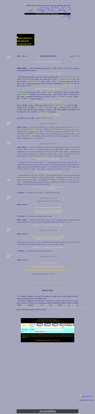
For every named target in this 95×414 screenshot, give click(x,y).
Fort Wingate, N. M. (54, 180)
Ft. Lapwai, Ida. (21, 92)
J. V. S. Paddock (82, 307)
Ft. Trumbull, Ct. (24, 99)
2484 (18, 56)
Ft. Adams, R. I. (63, 96)
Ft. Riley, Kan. (41, 107)
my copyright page (41, 340)
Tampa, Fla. (73, 131)
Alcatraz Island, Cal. (66, 79)
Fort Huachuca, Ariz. (24, 177)
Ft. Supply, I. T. (43, 118)
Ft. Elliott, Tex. (43, 112)
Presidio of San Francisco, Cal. (70, 77)
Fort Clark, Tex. (32, 129)
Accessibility (47, 411)
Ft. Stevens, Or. (49, 92)
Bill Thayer (31, 11)
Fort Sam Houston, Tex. (57, 129)
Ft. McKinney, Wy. (59, 105)
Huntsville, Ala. (30, 134)
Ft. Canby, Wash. (69, 83)
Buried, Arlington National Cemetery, (43, 274)
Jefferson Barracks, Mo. (40, 156)
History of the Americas (62, 327)
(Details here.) (57, 321)
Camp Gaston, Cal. (34, 81)
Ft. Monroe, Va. (25, 94)
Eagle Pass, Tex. (72, 127)
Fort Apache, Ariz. (70, 177)
